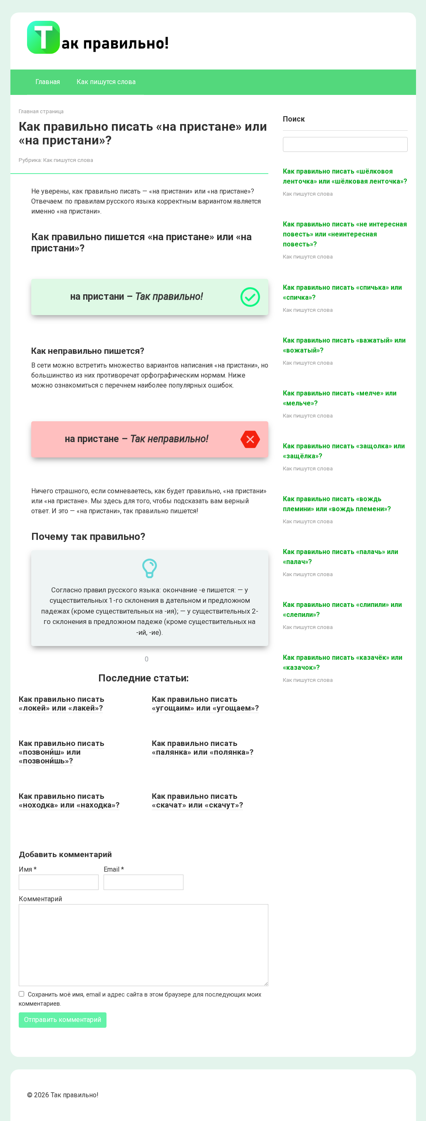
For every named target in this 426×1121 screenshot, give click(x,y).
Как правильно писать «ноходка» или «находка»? (69, 800)
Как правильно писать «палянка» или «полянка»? (202, 747)
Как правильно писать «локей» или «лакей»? (61, 703)
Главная (47, 82)
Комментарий (40, 899)
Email (114, 869)
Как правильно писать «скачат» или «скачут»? (197, 800)
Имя (28, 869)
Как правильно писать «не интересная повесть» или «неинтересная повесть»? (345, 234)
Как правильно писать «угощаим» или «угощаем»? (205, 703)
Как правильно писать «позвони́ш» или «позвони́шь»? (61, 752)
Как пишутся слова (106, 82)
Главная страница (41, 111)
